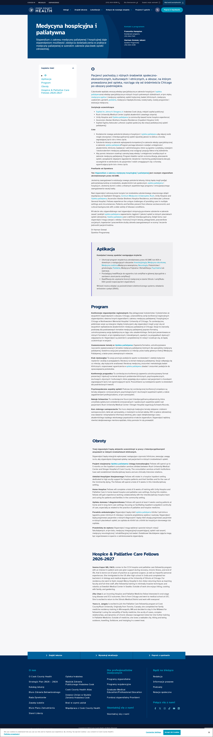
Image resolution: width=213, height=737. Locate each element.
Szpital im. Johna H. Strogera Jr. (109, 111)
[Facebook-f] (155, 708)
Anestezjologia (140, 262)
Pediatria (116, 268)
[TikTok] (169, 708)
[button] (67, 9)
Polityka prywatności (11, 734)
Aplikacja (46, 79)
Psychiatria (156, 268)
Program (46, 82)
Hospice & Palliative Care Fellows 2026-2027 (55, 91)
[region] (106, 732)
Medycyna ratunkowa (157, 262)
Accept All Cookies (172, 732)
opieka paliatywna (149, 134)
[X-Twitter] (160, 708)
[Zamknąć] (209, 732)
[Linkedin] (179, 708)
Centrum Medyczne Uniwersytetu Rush (137, 196)
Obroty (45, 86)
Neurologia (143, 265)
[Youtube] (174, 708)
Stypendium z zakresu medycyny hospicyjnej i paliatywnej (122, 173)
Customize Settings (153, 732)
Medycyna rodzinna (110, 265)
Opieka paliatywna (120, 117)
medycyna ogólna (98, 97)
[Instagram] (164, 708)
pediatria (112, 100)
